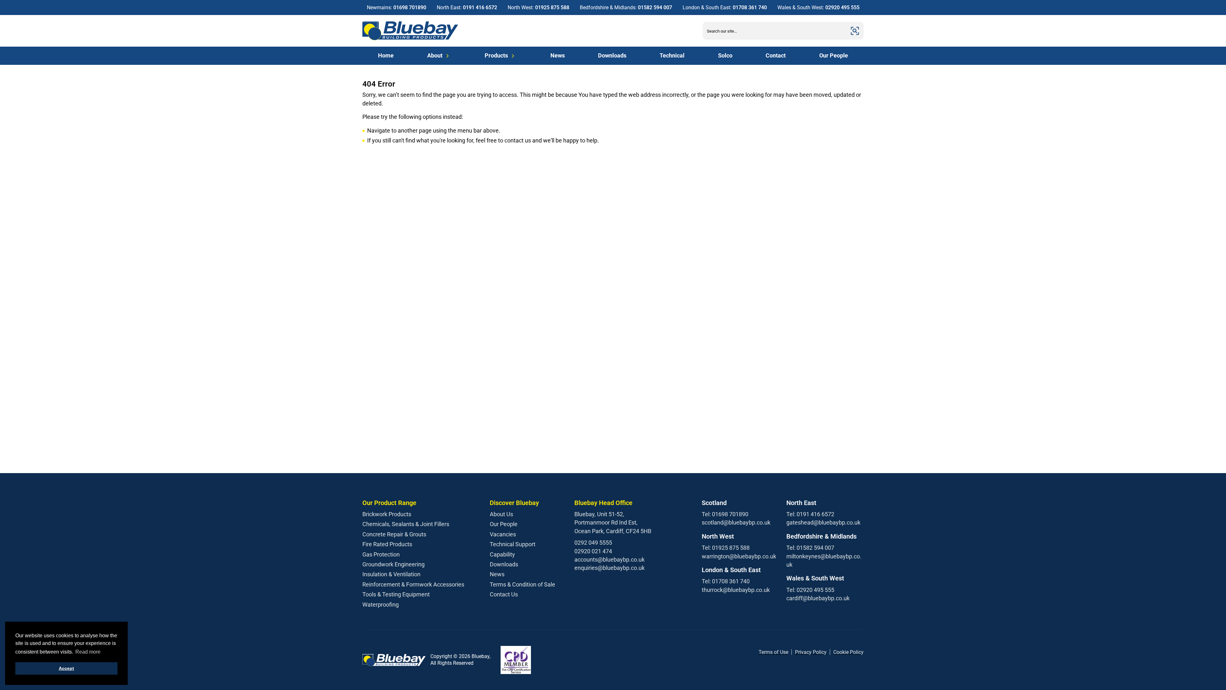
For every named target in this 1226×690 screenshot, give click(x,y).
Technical (672, 55)
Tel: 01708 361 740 (726, 581)
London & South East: (725, 7)
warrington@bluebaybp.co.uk (739, 556)
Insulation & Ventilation (391, 574)
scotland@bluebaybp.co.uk (736, 522)
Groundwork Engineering (393, 564)
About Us (501, 514)
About (435, 55)
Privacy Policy (811, 652)
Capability (502, 554)
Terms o (768, 652)
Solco (725, 55)
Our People (833, 55)
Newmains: (396, 7)
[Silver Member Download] (516, 660)
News (557, 55)
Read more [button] (88, 652)
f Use (782, 652)
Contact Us (504, 594)
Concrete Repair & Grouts (394, 534)
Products (496, 55)
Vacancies (503, 534)
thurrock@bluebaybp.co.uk (736, 589)
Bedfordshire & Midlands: (626, 7)
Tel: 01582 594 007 (810, 547)
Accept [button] (66, 668)
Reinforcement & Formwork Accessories (413, 584)
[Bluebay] (410, 30)
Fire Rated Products (387, 544)
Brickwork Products (386, 514)
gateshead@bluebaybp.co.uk (823, 522)
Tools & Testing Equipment (396, 594)
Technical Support (512, 544)
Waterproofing (380, 604)
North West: (538, 7)
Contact (776, 55)
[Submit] (855, 31)
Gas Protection (381, 554)
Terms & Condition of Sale (522, 584)
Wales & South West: (818, 7)
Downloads (612, 55)
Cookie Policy (848, 652)
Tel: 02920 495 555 (810, 589)
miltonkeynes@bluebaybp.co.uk (823, 560)
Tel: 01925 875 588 (726, 547)
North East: (467, 7)
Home (386, 55)
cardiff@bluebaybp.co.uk (818, 598)
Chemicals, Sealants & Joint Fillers (405, 524)
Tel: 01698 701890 (725, 514)
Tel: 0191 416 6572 (810, 514)
